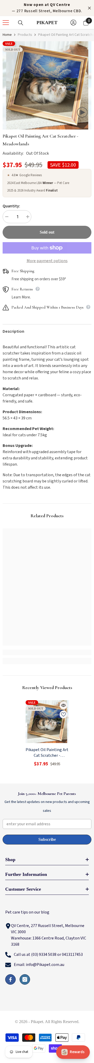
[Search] (20, 23)
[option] (47, 85)
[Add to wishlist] (63, 714)
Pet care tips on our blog (27, 912)
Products (25, 34)
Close (89, 8)
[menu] (6, 22)
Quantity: (11, 206)
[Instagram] (25, 979)
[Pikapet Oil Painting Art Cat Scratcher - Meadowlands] (47, 721)
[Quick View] (63, 705)
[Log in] (73, 22)
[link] (47, 652)
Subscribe (47, 839)
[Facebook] (10, 979)
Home (7, 34)
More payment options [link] (47, 261)
